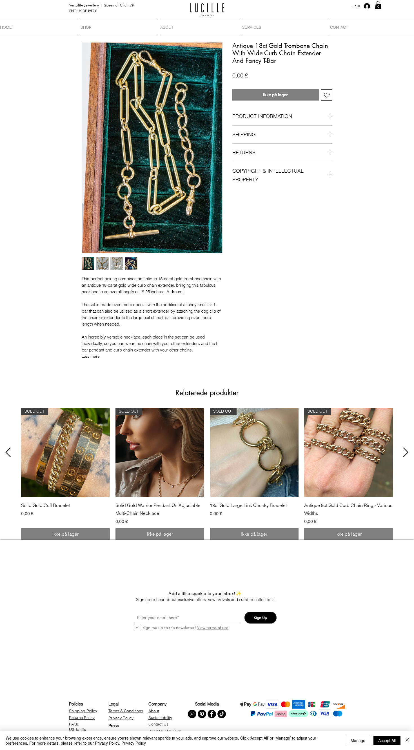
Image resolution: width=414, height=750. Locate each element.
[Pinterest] (202, 714)
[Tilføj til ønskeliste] (327, 95)
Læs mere (91, 356)
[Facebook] (212, 714)
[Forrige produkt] (8, 452)
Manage (358, 740)
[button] (378, 5)
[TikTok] (221, 714)
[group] (207, 474)
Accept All (387, 740)
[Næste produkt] (406, 452)
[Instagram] (192, 714)
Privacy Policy (133, 743)
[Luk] (407, 740)
